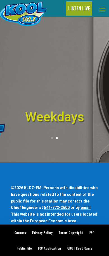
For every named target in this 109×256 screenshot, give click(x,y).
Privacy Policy (42, 232)
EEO (92, 232)
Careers (20, 232)
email (85, 207)
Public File (24, 248)
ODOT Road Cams (80, 248)
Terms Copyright (71, 232)
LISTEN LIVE (79, 8)
